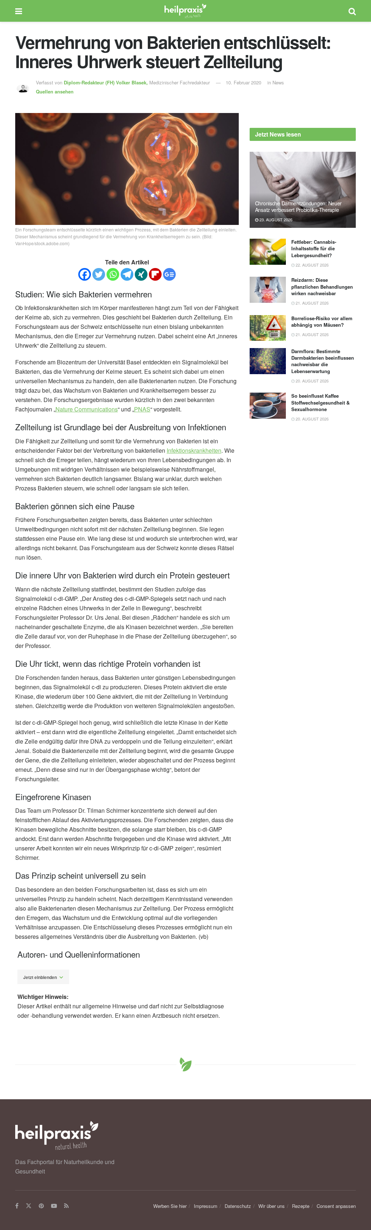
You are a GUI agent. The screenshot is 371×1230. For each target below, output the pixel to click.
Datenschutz (238, 1205)
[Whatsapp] (113, 274)
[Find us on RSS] (66, 1206)
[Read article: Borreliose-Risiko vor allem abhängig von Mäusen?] (268, 328)
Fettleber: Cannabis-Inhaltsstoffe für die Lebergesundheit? (313, 248)
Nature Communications (86, 409)
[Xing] (141, 274)
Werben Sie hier (170, 1205)
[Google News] (169, 274)
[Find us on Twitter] (29, 1206)
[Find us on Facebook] (16, 1206)
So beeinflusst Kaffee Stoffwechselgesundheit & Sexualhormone (320, 402)
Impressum (205, 1205)
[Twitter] (98, 274)
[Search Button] (352, 11)
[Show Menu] (18, 11)
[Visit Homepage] (185, 11)
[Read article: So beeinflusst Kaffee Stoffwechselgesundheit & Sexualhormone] (268, 406)
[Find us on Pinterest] (41, 1206)
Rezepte (300, 1205)
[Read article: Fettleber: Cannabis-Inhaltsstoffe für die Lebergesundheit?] (268, 252)
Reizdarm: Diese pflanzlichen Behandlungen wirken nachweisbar (322, 286)
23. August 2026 (275, 219)
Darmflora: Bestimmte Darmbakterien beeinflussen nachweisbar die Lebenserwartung (322, 361)
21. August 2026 (312, 303)
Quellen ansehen (55, 91)
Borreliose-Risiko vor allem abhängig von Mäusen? (322, 321)
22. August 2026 (312, 265)
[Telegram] (127, 274)
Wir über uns (271, 1205)
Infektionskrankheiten (194, 450)
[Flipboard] (155, 274)
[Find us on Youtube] (54, 1206)
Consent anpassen (336, 1205)
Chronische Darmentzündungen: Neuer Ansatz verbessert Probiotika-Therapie (298, 206)
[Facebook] (84, 274)
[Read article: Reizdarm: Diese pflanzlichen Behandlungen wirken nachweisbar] (268, 290)
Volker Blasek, (106, 82)
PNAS (142, 409)
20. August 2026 (312, 381)
